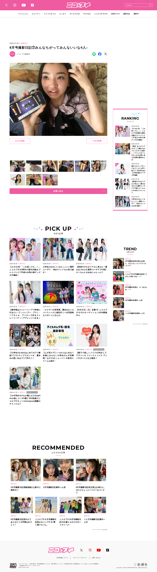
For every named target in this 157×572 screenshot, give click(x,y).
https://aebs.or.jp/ (24, 567)
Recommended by (97, 529)
